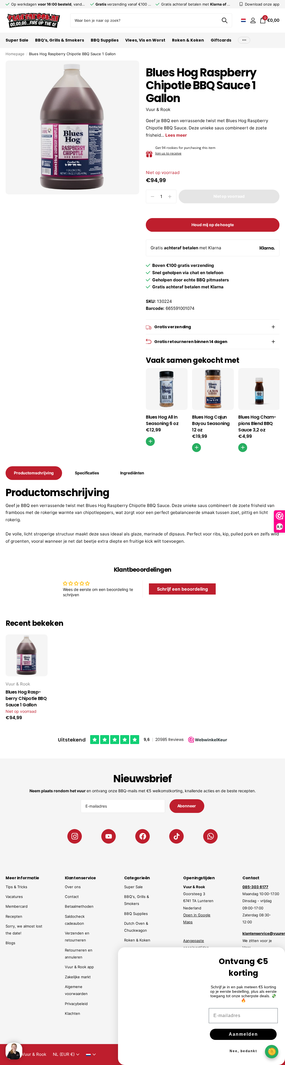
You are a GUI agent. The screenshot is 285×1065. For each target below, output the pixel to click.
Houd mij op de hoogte (212, 224)
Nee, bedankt (243, 1051)
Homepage (15, 54)
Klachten (72, 1013)
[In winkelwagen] (196, 447)
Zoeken (224, 20)
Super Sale (133, 887)
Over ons (73, 887)
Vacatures (14, 896)
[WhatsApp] (210, 836)
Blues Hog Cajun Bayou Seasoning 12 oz (211, 423)
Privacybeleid (76, 1003)
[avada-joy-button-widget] (271, 1051)
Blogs (10, 943)
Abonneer (187, 805)
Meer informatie (22, 878)
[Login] (252, 20)
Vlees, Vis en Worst (145, 40)
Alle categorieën (17, 43)
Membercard (17, 906)
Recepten (14, 916)
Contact (72, 896)
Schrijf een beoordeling (182, 589)
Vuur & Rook (158, 109)
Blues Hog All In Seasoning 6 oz (162, 420)
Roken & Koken (137, 940)
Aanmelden (243, 1034)
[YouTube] (108, 836)
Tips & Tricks (16, 887)
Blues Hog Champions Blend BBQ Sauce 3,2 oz (257, 423)
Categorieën (137, 878)
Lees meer (176, 135)
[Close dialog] (277, 955)
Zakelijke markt (78, 977)
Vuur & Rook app (79, 967)
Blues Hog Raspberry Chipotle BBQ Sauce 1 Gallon (26, 698)
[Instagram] (74, 836)
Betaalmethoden (79, 906)
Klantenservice (80, 878)
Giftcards (221, 40)
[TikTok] (176, 836)
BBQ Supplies (136, 913)
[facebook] (142, 836)
